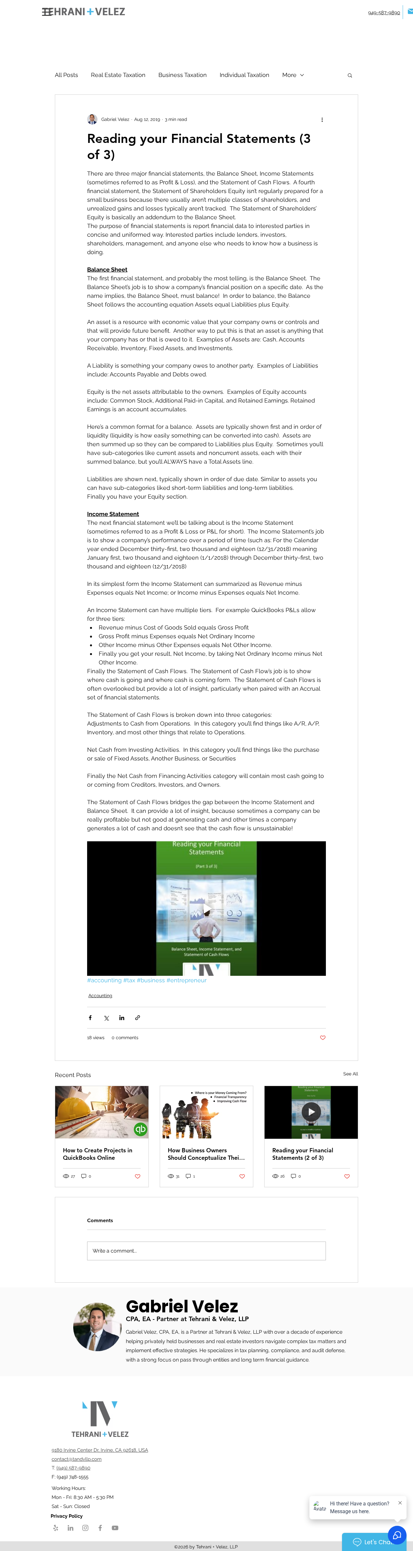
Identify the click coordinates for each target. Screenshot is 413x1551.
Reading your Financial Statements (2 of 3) (302, 1154)
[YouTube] (115, 1528)
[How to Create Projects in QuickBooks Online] (101, 1112)
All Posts (66, 74)
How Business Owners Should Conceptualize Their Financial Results (204, 1154)
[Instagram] (85, 1528)
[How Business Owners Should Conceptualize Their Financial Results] (206, 1112)
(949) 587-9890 (73, 1468)
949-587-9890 (384, 13)
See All (350, 1073)
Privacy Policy (67, 1516)
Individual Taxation (244, 74)
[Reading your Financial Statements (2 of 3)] (311, 1112)
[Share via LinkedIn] (122, 1018)
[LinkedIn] (70, 1528)
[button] (350, 75)
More (289, 74)
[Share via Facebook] (90, 1018)
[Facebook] (100, 1528)
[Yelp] (56, 1528)
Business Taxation (182, 74)
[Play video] (206, 908)
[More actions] (322, 119)
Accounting (100, 995)
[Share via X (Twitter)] (106, 1018)
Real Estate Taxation (118, 74)
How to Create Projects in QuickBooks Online (97, 1154)
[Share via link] (138, 1018)
